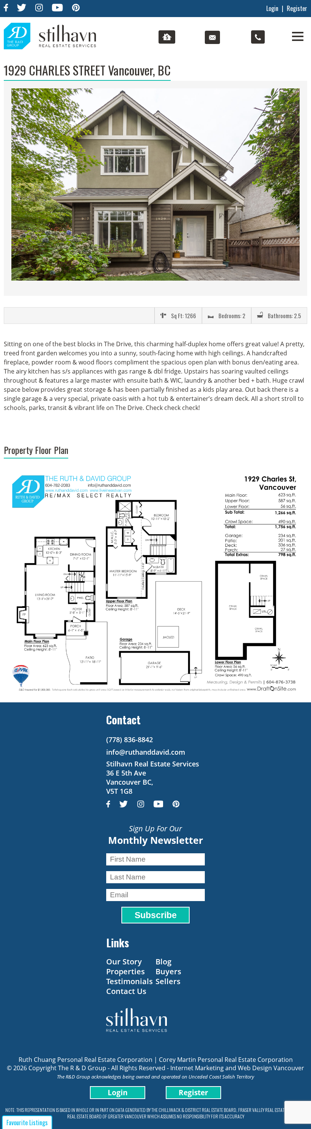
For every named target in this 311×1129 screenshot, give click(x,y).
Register (297, 8)
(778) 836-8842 (129, 739)
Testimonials (129, 981)
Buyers (168, 971)
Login (272, 8)
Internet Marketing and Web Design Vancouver (237, 1068)
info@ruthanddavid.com (145, 752)
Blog (163, 961)
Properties (125, 971)
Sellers (168, 981)
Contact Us (126, 991)
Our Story (124, 961)
